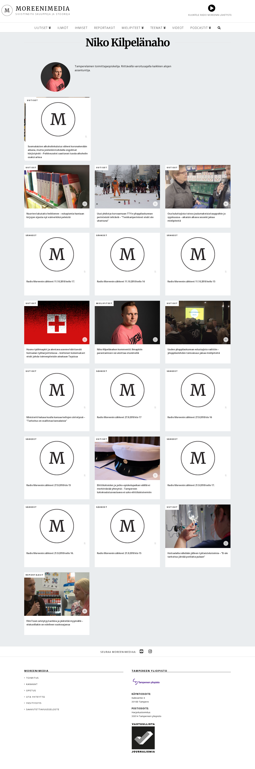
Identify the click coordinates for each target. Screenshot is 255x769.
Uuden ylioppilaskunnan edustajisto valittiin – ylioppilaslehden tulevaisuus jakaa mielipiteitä (193, 351)
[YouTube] (141, 651)
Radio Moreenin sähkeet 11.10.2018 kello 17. (50, 281)
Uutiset (32, 100)
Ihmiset (101, 575)
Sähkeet (31, 235)
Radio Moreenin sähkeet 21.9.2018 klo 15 (119, 553)
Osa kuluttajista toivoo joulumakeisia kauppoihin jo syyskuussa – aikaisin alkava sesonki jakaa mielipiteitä (196, 217)
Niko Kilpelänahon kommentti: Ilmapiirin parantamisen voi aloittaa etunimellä (119, 351)
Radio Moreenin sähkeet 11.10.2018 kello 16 (121, 281)
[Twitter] (123, 55)
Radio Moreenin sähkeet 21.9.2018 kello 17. (190, 485)
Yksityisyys (33, 702)
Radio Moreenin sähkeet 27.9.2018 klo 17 (119, 417)
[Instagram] (132, 55)
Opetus (31, 690)
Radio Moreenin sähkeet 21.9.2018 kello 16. (49, 553)
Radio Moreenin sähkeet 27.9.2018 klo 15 (48, 485)
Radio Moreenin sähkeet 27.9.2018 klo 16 (189, 417)
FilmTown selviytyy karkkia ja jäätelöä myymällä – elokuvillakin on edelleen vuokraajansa (54, 622)
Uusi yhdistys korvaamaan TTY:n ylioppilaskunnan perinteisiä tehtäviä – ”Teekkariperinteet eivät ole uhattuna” (125, 217)
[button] (219, 27)
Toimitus (32, 677)
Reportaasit (35, 575)
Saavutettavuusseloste (42, 709)
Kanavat (32, 684)
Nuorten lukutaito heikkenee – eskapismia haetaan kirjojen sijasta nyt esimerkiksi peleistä (55, 215)
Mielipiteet (104, 303)
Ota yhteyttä (35, 696)
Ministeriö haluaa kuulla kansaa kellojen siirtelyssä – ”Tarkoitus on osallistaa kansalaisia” (55, 419)
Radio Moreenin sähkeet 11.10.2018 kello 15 (191, 281)
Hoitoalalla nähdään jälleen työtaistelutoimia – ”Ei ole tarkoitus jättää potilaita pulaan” (197, 555)
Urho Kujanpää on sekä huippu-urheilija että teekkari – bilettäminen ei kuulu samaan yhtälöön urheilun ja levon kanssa (126, 624)
